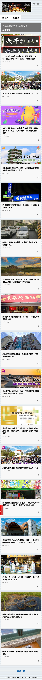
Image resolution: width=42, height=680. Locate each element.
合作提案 (5, 18)
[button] (38, 65)
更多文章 (21, 671)
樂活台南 (20, 677)
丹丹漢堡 (16, 18)
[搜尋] (34, 4)
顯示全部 (6, 30)
